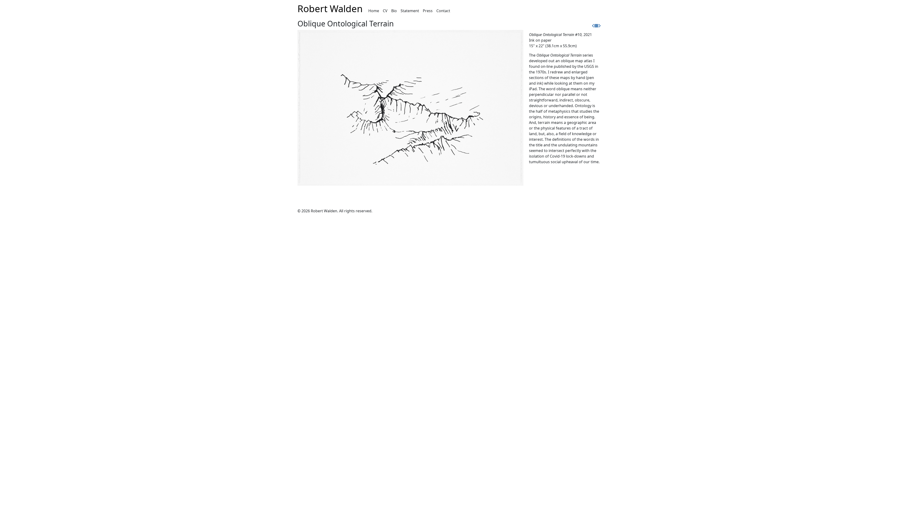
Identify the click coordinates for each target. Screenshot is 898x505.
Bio (394, 10)
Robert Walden (330, 8)
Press (428, 10)
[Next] (599, 25)
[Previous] (593, 25)
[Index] (596, 25)
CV (385, 10)
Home (373, 10)
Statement (410, 10)
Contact (443, 10)
